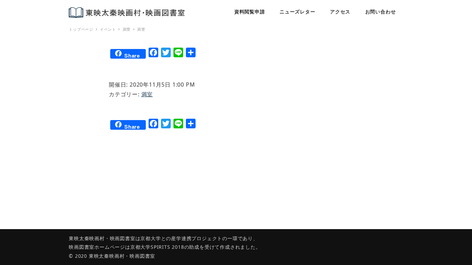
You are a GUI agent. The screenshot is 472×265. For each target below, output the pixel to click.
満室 (147, 94)
